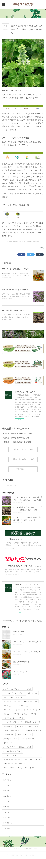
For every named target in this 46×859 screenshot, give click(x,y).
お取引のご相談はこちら (23, 449)
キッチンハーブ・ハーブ (27, 726)
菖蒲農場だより (32, 722)
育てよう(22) (36, 241)
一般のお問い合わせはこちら (23, 459)
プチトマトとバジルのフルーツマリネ (15, 269)
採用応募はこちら (23, 469)
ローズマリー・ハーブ (13, 730)
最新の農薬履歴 (18, 631)
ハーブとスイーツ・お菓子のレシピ (17, 747)
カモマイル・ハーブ (32, 710)
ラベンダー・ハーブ (11, 701)
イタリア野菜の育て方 (12, 722)
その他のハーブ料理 (11, 759)
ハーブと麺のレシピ (11, 751)
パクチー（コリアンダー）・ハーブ (17, 689)
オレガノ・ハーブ (11, 714)
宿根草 (7, 705)
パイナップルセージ (20, 672)
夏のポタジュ (10, 738)
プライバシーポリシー (28, 693)
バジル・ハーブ (24, 734)
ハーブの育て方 (27, 738)
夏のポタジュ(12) (17, 241)
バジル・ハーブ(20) (7, 241)
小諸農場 (8, 734)
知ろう (8, 697)
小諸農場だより (33, 730)
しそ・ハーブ (9, 693)
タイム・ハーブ (29, 714)
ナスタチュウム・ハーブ (13, 718)
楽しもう (30, 767)
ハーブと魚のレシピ (32, 759)
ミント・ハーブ (21, 705)
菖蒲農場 (8, 726)
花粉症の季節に (30, 701)
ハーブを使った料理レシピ (14, 763)
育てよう (8, 743)
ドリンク (20, 697)
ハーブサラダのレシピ (12, 755)
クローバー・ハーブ (11, 710)
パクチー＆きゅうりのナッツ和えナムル (27, 641)
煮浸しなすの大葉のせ (21, 662)
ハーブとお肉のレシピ (12, 767)
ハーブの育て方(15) (27, 241)
